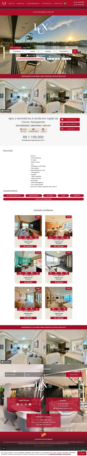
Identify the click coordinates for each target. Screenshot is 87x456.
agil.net (49, 439)
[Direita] (85, 95)
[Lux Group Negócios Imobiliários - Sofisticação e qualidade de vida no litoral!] (43, 29)
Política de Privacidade (39, 446)
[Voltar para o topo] (4, 448)
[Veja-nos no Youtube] (30, 404)
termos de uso (67, 454)
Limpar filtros (72, 47)
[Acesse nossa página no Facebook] (18, 404)
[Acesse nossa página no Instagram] (26, 404)
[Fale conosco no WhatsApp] (22, 404)
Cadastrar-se (74, 374)
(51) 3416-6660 (39, 12)
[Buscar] (74, 51)
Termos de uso (49, 446)
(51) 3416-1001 (49, 12)
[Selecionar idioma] (66, 3)
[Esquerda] (1, 95)
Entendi (81, 453)
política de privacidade (56, 454)
